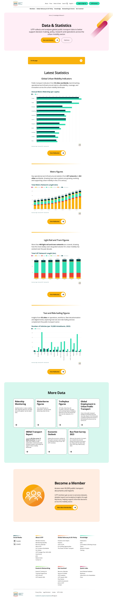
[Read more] (23, 425)
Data (81, 542)
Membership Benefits (41, 542)
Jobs (37, 556)
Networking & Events (68, 8)
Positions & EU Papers (63, 540)
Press (50, 3)
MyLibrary (66, 40)
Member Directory (40, 540)
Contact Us (38, 560)
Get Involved (79, 8)
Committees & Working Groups (88, 544)
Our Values (38, 550)
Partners (60, 542)
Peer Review (61, 579)
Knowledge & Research (58, 15)
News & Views (57, 3)
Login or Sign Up (82, 3)
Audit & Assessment (63, 581)
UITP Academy (61, 575)
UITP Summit (94, 3)
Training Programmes (41, 573)
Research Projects (84, 548)
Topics (81, 546)
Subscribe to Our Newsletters (87, 575)
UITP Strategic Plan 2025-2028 (43, 552)
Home (50, 15)
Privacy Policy (38, 592)
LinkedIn (18, 544)
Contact (60, 585)
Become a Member (41, 544)
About (46, 3)
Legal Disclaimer (47, 592)
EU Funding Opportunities (64, 546)
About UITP (38, 546)
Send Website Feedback (86, 571)
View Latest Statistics (48, 40)
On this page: (34, 60)
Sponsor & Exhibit (62, 573)
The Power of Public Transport (65, 548)
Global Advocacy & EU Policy (45, 8)
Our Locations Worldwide (42, 548)
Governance (39, 554)
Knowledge (57, 8)
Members (32, 8)
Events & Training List (41, 571)
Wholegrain (54, 595)
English (71, 3)
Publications (83, 540)
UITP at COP (61, 544)
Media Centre (39, 558)
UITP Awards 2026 (40, 577)
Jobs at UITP (61, 583)
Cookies (54, 592)
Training (82, 550)
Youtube (18, 541)
